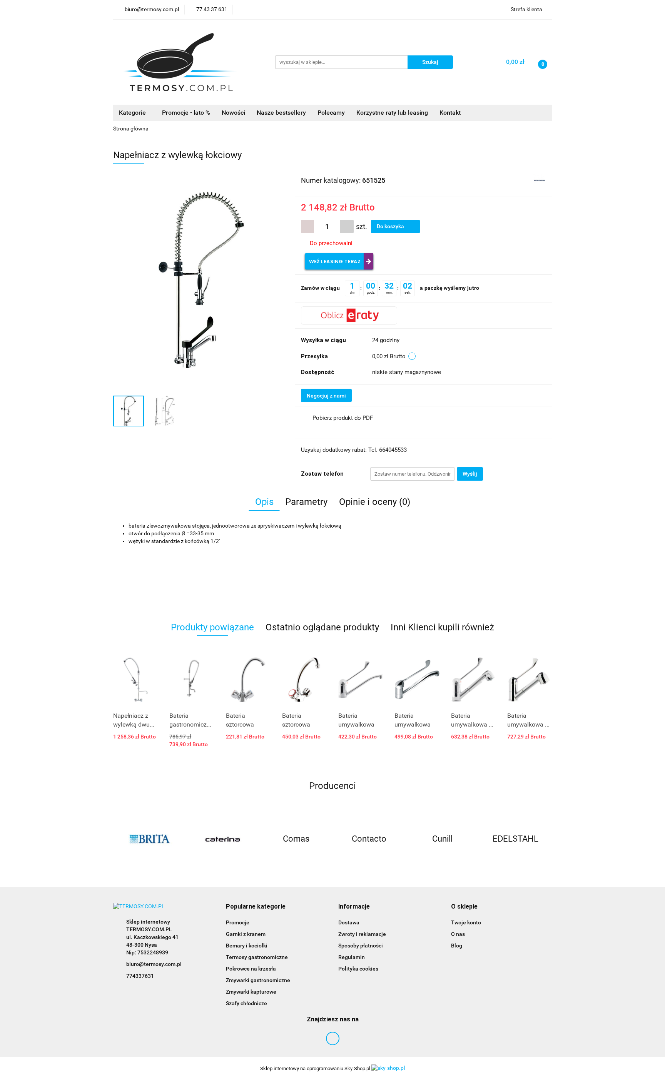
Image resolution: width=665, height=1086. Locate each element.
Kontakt (450, 112)
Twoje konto (466, 922)
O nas (458, 934)
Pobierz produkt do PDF (342, 417)
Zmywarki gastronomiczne (258, 980)
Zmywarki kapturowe (251, 992)
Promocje (237, 922)
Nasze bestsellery (281, 112)
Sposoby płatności (360, 945)
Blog (456, 945)
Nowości (233, 112)
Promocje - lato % (186, 112)
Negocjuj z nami (326, 396)
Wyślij (470, 474)
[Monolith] (539, 180)
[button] (256, 907)
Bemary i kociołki (246, 945)
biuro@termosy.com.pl (154, 964)
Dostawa (348, 922)
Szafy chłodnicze (246, 1003)
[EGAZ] (515, 839)
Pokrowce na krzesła (251, 969)
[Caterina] (149, 839)
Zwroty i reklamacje (362, 934)
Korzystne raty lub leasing (392, 112)
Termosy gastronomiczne (257, 957)
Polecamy (331, 112)
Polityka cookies (358, 969)
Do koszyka (391, 226)
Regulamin (351, 957)
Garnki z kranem (246, 934)
